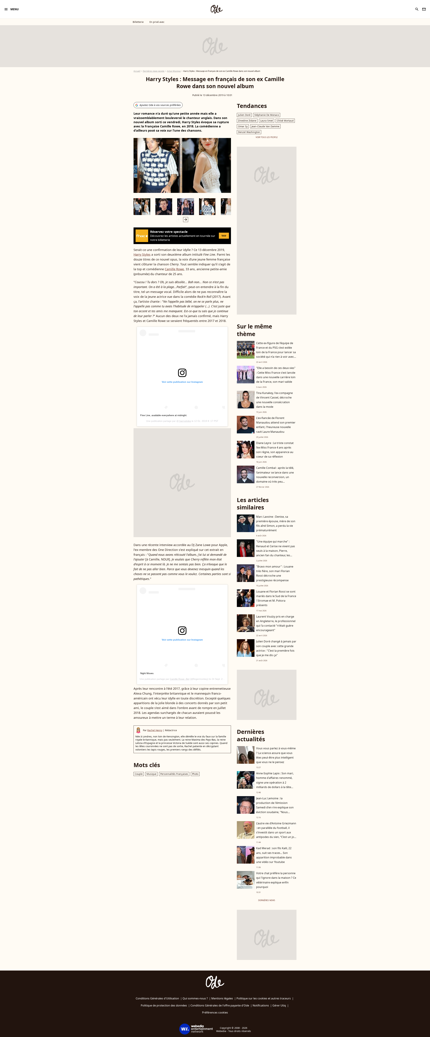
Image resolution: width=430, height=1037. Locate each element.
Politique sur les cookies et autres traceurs (263, 998)
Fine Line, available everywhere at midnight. (163, 415)
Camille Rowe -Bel (179, 679)
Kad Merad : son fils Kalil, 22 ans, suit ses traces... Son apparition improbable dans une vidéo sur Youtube (274, 855)
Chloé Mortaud (285, 120)
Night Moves (147, 673)
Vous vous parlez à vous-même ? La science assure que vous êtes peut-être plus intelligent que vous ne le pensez (276, 755)
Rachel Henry (154, 730)
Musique (151, 773)
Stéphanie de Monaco (266, 114)
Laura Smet (266, 120)
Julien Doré (244, 114)
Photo (195, 773)
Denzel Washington (249, 132)
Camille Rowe (174, 269)
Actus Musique (174, 71)
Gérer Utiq (279, 1005)
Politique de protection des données (164, 1005)
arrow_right (186, 219)
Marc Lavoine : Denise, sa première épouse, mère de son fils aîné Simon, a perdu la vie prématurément (275, 523)
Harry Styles (142, 254)
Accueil (137, 71)
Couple (139, 773)
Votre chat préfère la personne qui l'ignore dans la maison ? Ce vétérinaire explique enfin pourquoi (276, 880)
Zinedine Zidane (247, 120)
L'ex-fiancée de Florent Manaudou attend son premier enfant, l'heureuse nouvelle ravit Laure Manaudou (275, 425)
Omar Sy (243, 126)
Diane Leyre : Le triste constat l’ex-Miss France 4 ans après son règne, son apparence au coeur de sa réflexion (275, 450)
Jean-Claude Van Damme (265, 126)
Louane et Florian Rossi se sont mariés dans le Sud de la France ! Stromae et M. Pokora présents (276, 598)
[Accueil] (216, 9)
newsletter (424, 9)
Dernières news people (153, 71)
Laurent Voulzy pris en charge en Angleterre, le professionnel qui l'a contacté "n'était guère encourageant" (275, 623)
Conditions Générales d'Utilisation (157, 998)
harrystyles (185, 421)
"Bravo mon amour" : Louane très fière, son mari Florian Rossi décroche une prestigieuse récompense (274, 573)
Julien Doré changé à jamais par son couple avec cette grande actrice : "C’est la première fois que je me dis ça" (276, 648)
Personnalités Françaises (174, 773)
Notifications (261, 1005)
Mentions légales (222, 998)
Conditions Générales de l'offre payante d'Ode (219, 1005)
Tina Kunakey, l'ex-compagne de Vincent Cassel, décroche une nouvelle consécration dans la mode (274, 400)
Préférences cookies (215, 1012)
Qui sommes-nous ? (195, 998)
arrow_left (179, 219)
